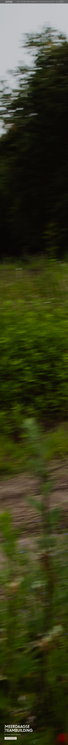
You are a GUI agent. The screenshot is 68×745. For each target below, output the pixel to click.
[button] (18, 2)
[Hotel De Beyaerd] (9, 1)
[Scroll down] (34, 743)
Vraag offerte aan (10, 738)
